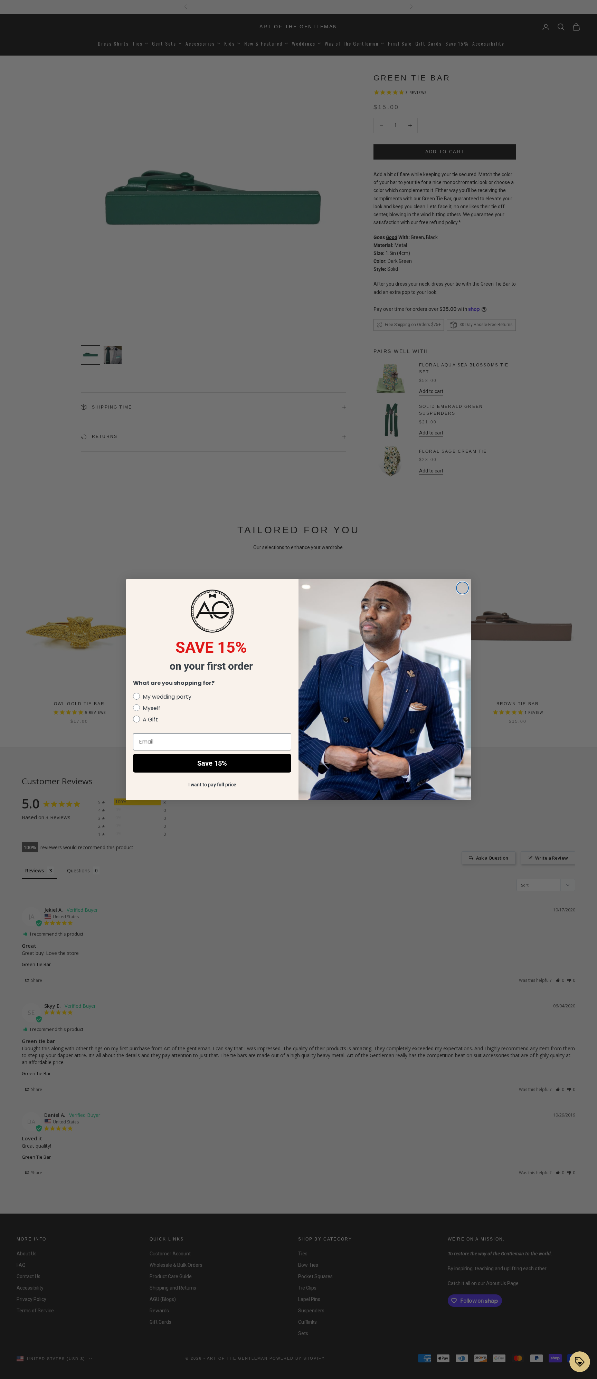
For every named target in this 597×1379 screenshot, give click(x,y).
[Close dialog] (462, 588)
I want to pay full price (212, 784)
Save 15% (212, 763)
